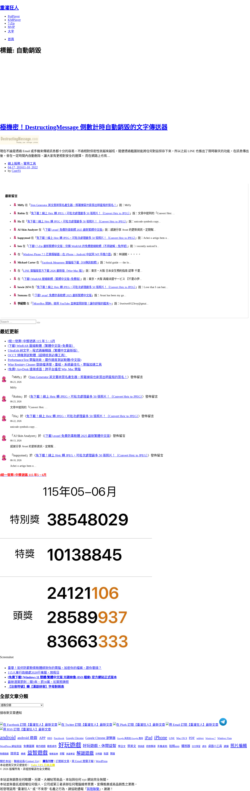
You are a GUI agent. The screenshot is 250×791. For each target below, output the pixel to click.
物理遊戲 (4, 754)
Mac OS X (181, 738)
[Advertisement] (70, 88)
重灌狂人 (9, 7)
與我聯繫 (93, 789)
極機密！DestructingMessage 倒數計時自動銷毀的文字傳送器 (84, 127)
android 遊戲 (27, 738)
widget (200, 738)
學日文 (122, 746)
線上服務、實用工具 (22, 163)
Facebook (59, 738)
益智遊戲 (37, 753)
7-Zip (11, 23)
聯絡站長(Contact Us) (26, 761)
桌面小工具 (215, 746)
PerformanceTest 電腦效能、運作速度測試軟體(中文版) (44, 360)
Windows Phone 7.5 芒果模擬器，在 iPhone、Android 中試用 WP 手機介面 (67, 254)
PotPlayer (14, 16)
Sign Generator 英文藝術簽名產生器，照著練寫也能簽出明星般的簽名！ (73, 205)
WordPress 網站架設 (11, 746)
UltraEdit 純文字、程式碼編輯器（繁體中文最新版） (43, 350)
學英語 (141, 746)
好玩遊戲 (69, 745)
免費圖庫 (28, 746)
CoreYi (16, 170)
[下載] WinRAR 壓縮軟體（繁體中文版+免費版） (51, 278)
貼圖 (106, 753)
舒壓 (62, 753)
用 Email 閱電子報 (83, 761)
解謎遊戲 (85, 753)
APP (42, 738)
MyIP (11, 27)
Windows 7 (210, 738)
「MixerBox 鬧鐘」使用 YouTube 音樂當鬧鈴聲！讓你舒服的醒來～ (72, 303)
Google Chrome (75, 738)
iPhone (160, 737)
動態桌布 (52, 746)
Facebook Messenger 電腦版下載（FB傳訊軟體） (69, 262)
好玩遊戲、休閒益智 (99, 746)
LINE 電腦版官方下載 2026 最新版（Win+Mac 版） (53, 270)
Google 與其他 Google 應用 (130, 738)
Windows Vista (224, 738)
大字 (11, 31)
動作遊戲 (41, 746)
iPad (148, 737)
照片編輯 (238, 746)
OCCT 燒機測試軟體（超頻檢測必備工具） (37, 355)
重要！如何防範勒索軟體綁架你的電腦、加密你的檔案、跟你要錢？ (55, 668)
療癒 (23, 753)
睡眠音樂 (53, 754)
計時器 (99, 754)
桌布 (204, 746)
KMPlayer (14, 19)
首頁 (11, 39)
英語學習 (70, 754)
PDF (192, 738)
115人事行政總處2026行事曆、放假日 (33, 672)
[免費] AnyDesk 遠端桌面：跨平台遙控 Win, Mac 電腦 (44, 369)
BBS (49, 738)
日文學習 (196, 746)
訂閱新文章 (62, 761)
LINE (172, 738)
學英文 (131, 746)
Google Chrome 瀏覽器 (100, 738)
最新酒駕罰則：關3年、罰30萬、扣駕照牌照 (38, 682)
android (8, 737)
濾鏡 (226, 746)
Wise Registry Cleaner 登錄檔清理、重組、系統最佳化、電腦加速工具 (55, 364)
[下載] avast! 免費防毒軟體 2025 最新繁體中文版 (73, 229)
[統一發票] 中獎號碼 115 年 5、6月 (31, 341)
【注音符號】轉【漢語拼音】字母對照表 (36, 686)
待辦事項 (150, 746)
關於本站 (5, 761)
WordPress (101, 761)
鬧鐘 (112, 753)
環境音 (14, 753)
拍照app (174, 746)
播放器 (185, 746)
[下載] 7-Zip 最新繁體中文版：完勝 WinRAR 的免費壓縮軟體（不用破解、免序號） (77, 246)
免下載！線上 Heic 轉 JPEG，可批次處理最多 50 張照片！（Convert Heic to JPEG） (80, 213)
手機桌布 (162, 746)
